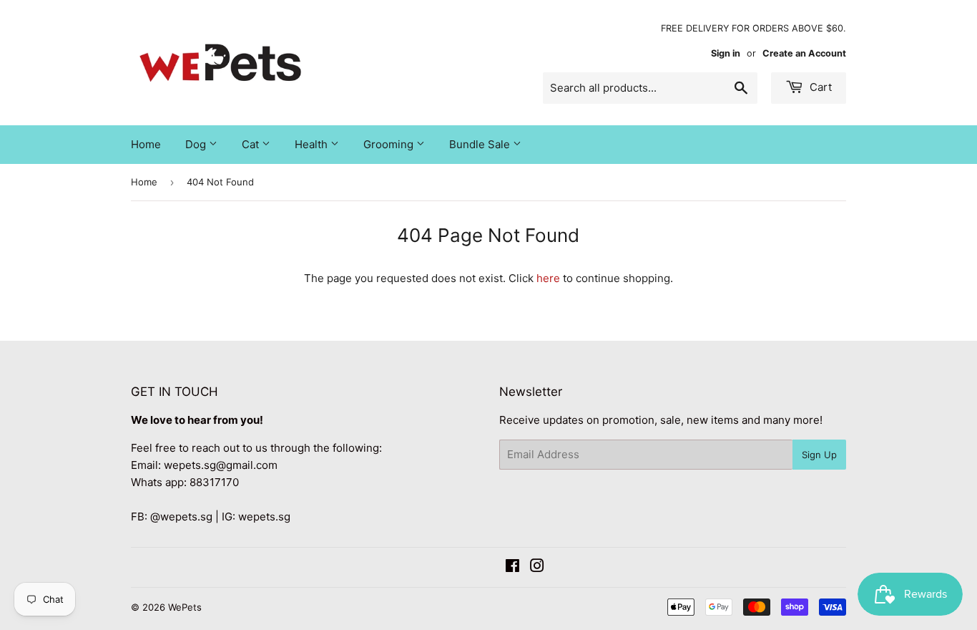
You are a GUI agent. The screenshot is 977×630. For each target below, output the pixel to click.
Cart (819, 87)
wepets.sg (264, 516)
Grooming (389, 144)
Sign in (725, 53)
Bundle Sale (481, 144)
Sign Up (819, 454)
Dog (197, 144)
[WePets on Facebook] (512, 567)
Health (312, 144)
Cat (252, 144)
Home (146, 144)
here (548, 278)
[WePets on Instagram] (537, 567)
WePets (185, 607)
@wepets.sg (181, 516)
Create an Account (804, 53)
